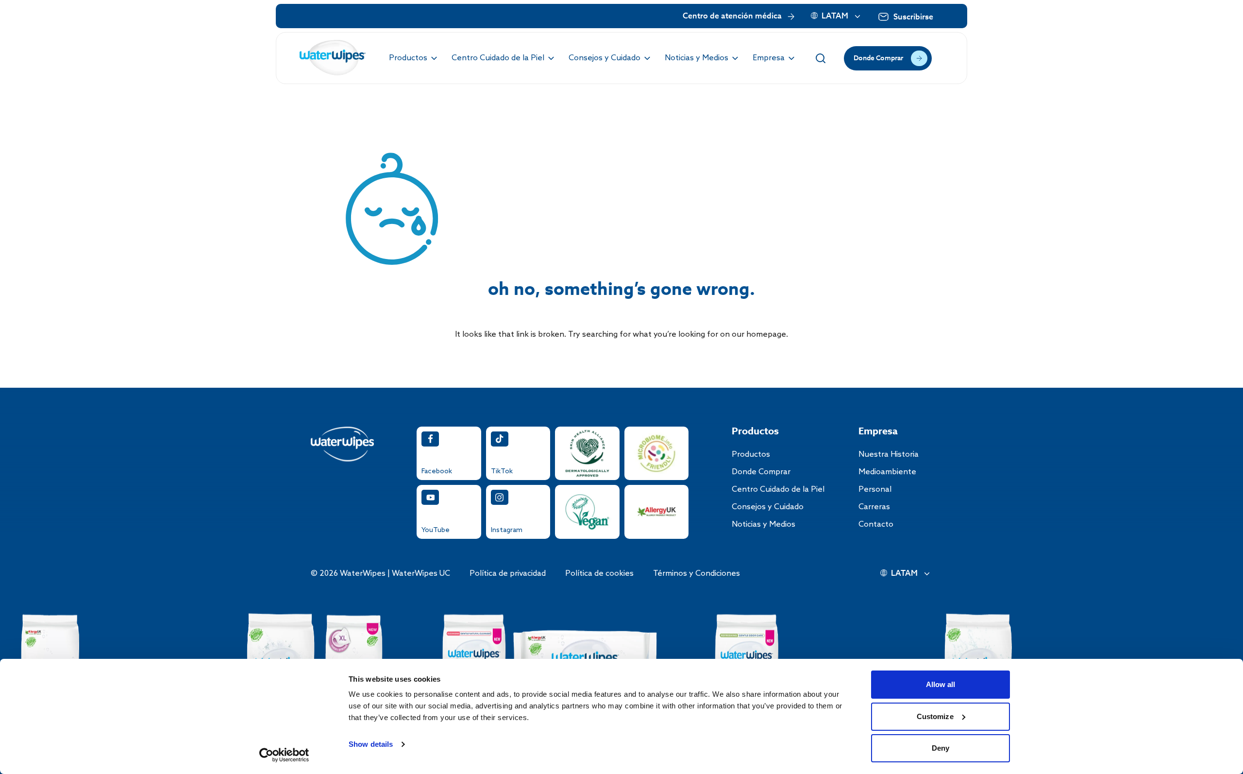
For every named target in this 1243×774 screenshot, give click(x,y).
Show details (371, 744)
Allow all (941, 684)
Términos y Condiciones (696, 573)
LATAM (835, 16)
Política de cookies (599, 573)
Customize (935, 716)
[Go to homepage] (333, 58)
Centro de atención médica (732, 16)
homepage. (767, 334)
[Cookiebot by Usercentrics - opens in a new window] (284, 755)
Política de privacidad (508, 573)
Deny (940, 748)
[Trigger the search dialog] (820, 58)
